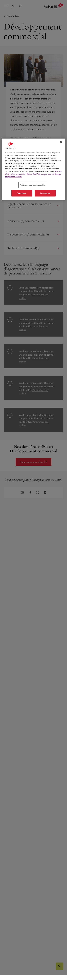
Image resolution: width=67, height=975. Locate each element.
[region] (33, 169)
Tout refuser (21, 193)
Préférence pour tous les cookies (32, 185)
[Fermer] (60, 141)
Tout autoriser (45, 193)
